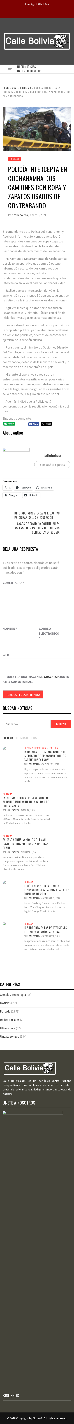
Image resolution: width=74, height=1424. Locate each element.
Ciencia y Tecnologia (35, 748)
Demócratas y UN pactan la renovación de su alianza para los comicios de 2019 (46, 890)
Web (6, 655)
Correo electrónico (48, 633)
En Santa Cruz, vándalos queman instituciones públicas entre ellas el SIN (25, 844)
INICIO (21, 67)
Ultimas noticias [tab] (26, 738)
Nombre (10, 628)
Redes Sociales (9, 1020)
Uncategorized (9, 1037)
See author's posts (52, 465)
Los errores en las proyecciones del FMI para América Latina (45, 930)
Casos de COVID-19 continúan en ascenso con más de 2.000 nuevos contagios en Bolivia (37, 528)
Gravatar (51, 677)
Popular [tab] (8, 738)
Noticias (30, 67)
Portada (14, 158)
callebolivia (21, 215)
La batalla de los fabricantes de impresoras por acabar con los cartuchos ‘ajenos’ (45, 756)
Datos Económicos (29, 71)
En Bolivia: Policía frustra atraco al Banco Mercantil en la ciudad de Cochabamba (26, 802)
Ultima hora (7, 1028)
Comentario (13, 583)
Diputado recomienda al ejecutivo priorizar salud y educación (37, 515)
